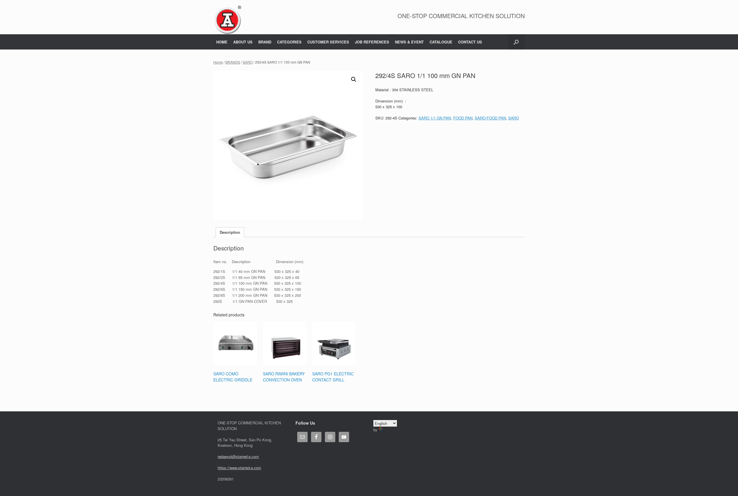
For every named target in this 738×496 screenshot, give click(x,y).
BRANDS (232, 62)
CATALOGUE (441, 42)
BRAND (264, 42)
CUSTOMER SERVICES (328, 42)
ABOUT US (243, 42)
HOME (221, 42)
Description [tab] (230, 232)
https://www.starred (234, 467)
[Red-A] (227, 20)
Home (218, 62)
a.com (256, 467)
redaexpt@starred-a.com (238, 456)
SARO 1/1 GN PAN (435, 118)
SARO (248, 62)
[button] (516, 42)
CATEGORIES (289, 42)
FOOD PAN (462, 118)
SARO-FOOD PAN (490, 118)
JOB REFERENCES (372, 42)
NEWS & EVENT (409, 42)
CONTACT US (470, 42)
